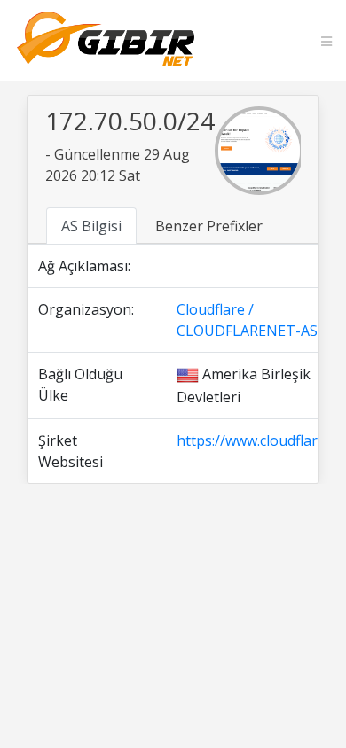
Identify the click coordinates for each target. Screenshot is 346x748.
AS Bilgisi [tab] (91, 226)
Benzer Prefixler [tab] (209, 226)
